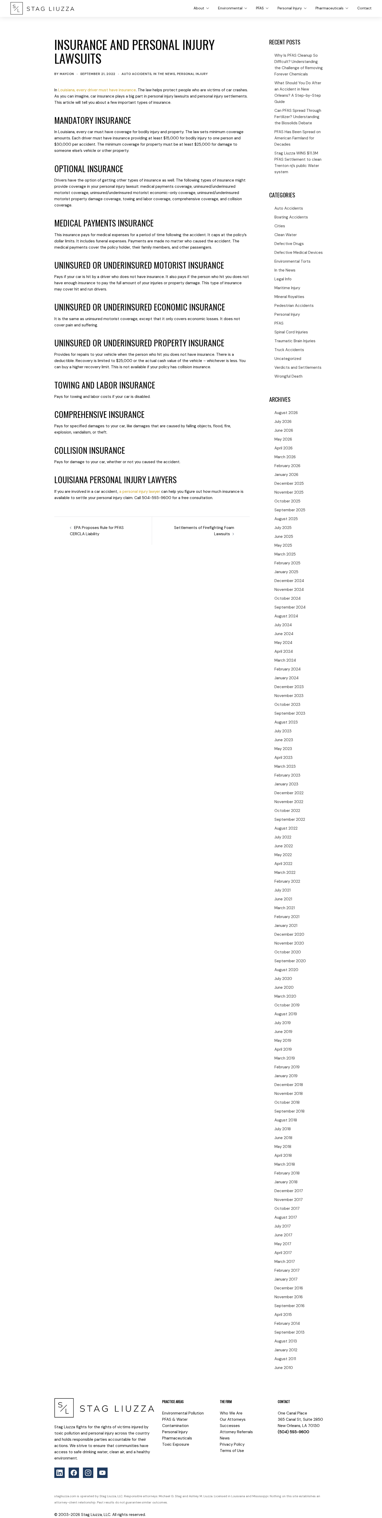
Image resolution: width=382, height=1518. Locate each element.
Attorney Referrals (236, 1432)
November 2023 (289, 695)
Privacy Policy (232, 1444)
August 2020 (286, 969)
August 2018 (285, 1120)
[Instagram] (88, 1473)
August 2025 (286, 518)
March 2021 (284, 907)
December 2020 (289, 934)
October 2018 (287, 1102)
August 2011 (285, 1358)
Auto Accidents (137, 74)
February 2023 (287, 775)
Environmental (230, 8)
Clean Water (285, 234)
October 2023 (287, 704)
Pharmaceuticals (329, 8)
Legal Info (283, 279)
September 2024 (290, 607)
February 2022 (287, 881)
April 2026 (283, 448)
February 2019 (287, 1067)
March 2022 (284, 872)
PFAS (260, 8)
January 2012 (285, 1350)
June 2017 (283, 1235)
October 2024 (287, 598)
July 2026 (283, 421)
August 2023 (286, 722)
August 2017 (285, 1217)
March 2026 (285, 457)
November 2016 (288, 1297)
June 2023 (283, 739)
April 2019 (283, 1049)
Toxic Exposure (175, 1444)
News (225, 1438)
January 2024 (286, 678)
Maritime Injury (287, 287)
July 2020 (283, 978)
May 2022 (283, 854)
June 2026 (283, 430)
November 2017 (288, 1199)
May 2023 (283, 748)
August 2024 (286, 616)
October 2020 (287, 952)
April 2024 (283, 651)
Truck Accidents (289, 349)
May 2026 (283, 439)
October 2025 (287, 501)
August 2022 (286, 828)
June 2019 (283, 1031)
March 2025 (285, 554)
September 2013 (289, 1332)
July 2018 (282, 1129)
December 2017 (288, 1190)
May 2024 (283, 642)
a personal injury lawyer (139, 491)
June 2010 (283, 1367)
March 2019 (284, 1058)
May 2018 (282, 1146)
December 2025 (289, 483)
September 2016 (289, 1305)
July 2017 (282, 1226)
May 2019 (282, 1040)
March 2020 (285, 996)
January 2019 (286, 1075)
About (199, 8)
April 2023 (283, 757)
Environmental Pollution (183, 1413)
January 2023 (286, 784)
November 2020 (289, 943)
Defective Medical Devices (298, 252)
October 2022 (287, 810)
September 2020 (290, 961)
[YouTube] (102, 1473)
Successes (230, 1425)
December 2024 (289, 580)
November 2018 (288, 1093)
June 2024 (283, 633)
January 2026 (286, 474)
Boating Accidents (291, 217)
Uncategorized (287, 358)
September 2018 (289, 1111)
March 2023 (285, 766)
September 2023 (289, 713)
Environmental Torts (292, 261)
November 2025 (289, 492)
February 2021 (286, 916)
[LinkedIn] (59, 1473)
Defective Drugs (289, 243)
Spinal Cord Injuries (291, 332)
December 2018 (288, 1084)
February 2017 (287, 1270)
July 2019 (282, 1022)
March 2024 (285, 660)
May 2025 (283, 545)
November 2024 (289, 589)
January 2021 (285, 925)
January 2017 (286, 1279)
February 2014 (287, 1323)
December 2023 (289, 686)
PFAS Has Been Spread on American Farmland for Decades (297, 138)
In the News (164, 74)
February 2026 (287, 465)
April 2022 (283, 863)
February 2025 (287, 563)
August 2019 (285, 1014)
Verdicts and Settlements (297, 367)
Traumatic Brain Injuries (294, 341)
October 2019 (287, 1005)
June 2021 (283, 899)
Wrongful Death (288, 376)
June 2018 (283, 1137)
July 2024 (283, 625)
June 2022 (283, 846)
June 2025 (283, 536)
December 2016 (288, 1288)
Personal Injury (290, 8)
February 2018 (287, 1173)
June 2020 (284, 987)
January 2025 (286, 571)
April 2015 (283, 1314)
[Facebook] (74, 1473)
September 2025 (289, 510)
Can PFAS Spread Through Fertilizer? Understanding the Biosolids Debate (297, 117)
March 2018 (284, 1164)
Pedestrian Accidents (294, 305)
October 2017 (287, 1208)
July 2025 (283, 527)
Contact (364, 8)
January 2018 (286, 1182)
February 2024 (287, 669)
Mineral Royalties (289, 296)
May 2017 (282, 1243)
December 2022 (289, 793)
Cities (279, 226)
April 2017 (283, 1252)
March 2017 (284, 1261)
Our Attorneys (233, 1419)
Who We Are (231, 1413)
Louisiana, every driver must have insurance (97, 90)
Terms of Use (232, 1450)
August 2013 (285, 1341)
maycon (67, 74)
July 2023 (283, 731)
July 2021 (282, 890)
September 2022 (289, 819)
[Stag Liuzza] (42, 8)
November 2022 (288, 801)
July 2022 (282, 837)
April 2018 (283, 1155)
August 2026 (286, 412)
